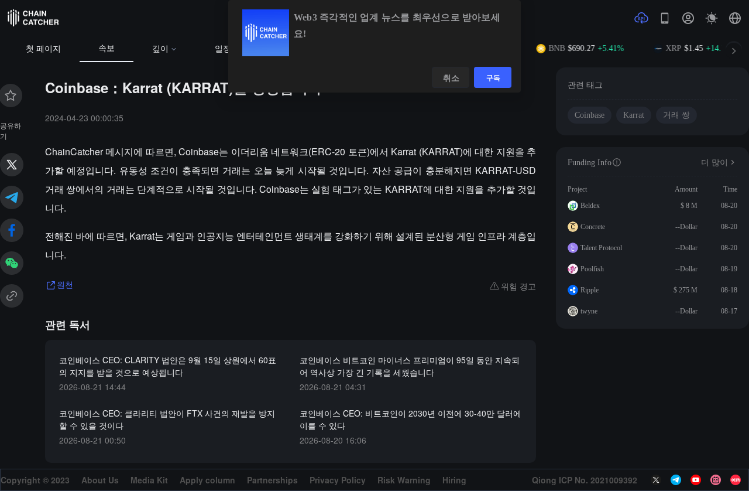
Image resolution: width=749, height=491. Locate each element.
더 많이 (714, 162)
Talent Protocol (601, 248)
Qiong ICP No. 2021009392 (584, 480)
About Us (100, 480)
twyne (588, 311)
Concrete (592, 227)
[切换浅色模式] (712, 18)
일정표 (227, 49)
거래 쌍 (676, 115)
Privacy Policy (338, 480)
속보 (106, 48)
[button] (735, 18)
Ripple (589, 290)
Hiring (454, 480)
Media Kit (149, 480)
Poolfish (592, 269)
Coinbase (589, 115)
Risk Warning (404, 480)
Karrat (633, 115)
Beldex (590, 206)
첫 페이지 (43, 49)
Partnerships (272, 480)
